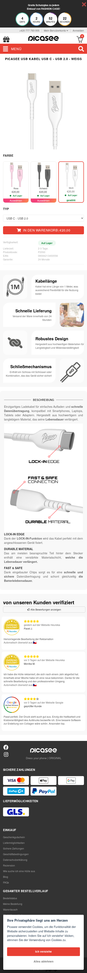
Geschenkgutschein (14, 837)
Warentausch (10, 909)
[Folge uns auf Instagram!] (5, 754)
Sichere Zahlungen (13, 848)
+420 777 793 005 (29, 30)
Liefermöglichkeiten (14, 842)
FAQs (6, 882)
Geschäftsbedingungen (16, 854)
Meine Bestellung (12, 903)
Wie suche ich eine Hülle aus (19, 871)
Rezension (9, 865)
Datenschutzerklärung (15, 859)
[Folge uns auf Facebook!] (5, 747)
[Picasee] (43, 38)
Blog (5, 876)
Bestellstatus (10, 898)
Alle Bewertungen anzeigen (45, 609)
